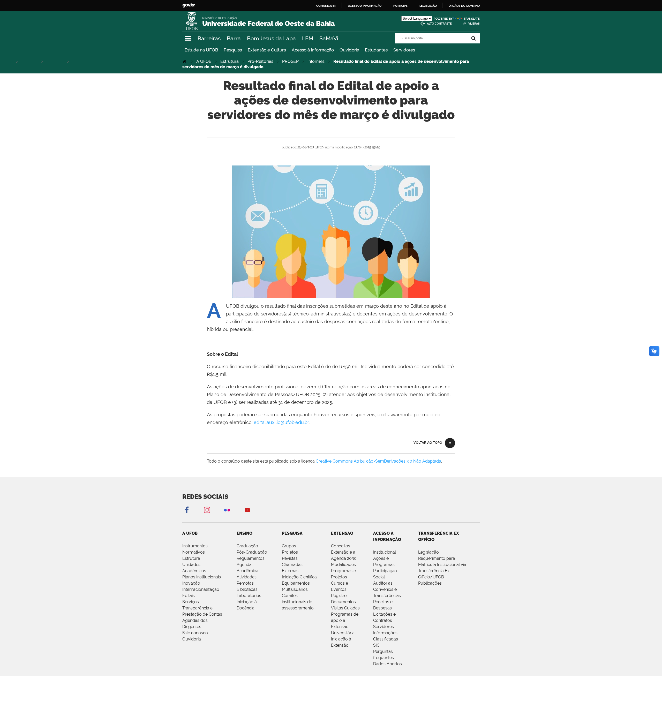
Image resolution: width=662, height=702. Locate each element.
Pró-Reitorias (260, 61)
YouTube (247, 509)
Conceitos (340, 546)
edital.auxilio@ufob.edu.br (281, 422)
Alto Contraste (439, 23)
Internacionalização (200, 589)
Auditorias (383, 583)
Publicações (430, 583)
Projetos (290, 552)
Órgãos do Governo (464, 5)
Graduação (247, 546)
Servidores (404, 49)
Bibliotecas (247, 589)
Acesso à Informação (313, 49)
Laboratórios (249, 595)
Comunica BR (326, 5)
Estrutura (229, 61)
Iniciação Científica (299, 577)
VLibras (474, 23)
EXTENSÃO (342, 533)
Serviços (190, 601)
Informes (316, 61)
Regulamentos (251, 558)
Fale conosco (195, 632)
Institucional (384, 552)
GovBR (188, 5)
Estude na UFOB (201, 49)
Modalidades (343, 564)
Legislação (428, 5)
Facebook (186, 509)
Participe (400, 5)
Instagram (206, 509)
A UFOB (204, 61)
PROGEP (290, 61)
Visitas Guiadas (345, 608)
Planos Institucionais (201, 577)
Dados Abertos (387, 663)
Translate (472, 18)
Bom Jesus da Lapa (271, 38)
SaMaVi (328, 38)
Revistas (290, 558)
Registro (339, 595)
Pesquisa (233, 49)
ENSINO (244, 533)
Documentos (343, 601)
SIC (376, 645)
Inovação (191, 583)
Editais (188, 595)
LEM (307, 38)
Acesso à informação (364, 5)
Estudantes (376, 49)
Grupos (289, 546)
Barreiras (209, 38)
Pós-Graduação (252, 552)
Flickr (227, 509)
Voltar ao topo (427, 442)
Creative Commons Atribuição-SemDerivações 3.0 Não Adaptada (378, 461)
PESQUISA (292, 533)
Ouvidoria (349, 49)
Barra (234, 38)
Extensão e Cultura (267, 49)
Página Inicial (184, 61)
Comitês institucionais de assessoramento (298, 601)
